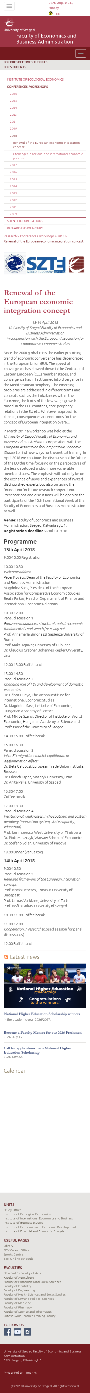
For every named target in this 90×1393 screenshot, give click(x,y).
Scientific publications (25, 221)
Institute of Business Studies (23, 1222)
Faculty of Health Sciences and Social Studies (35, 1294)
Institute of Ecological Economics (35, 79)
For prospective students (26, 62)
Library (8, 1245)
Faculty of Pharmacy (18, 1307)
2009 (13, 214)
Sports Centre (13, 1254)
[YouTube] (17, 1332)
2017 (13, 165)
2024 (13, 107)
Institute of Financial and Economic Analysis (34, 1231)
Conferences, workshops (27, 86)
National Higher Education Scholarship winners (42, 1014)
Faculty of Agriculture (19, 1277)
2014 (13, 186)
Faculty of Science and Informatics (28, 1311)
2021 (13, 121)
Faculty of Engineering (19, 1290)
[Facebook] (7, 1332)
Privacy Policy (13, 1372)
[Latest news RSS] (6, 957)
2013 (13, 193)
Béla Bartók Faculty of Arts (22, 1273)
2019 (13, 128)
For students (15, 67)
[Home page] (16, 23)
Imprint (31, 1372)
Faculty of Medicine (17, 1302)
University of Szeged (40, 36)
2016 (13, 172)
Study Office (12, 1209)
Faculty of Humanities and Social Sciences (32, 1281)
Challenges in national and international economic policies (48, 156)
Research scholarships (25, 228)
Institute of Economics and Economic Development (40, 1227)
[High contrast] (50, 13)
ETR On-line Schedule (19, 1258)
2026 (13, 93)
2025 (13, 100)
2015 (13, 179)
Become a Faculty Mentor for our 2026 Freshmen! (43, 1032)
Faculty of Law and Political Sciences (29, 1298)
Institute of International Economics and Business (38, 1218)
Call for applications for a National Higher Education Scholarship (37, 1050)
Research (10, 236)
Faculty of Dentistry (17, 1286)
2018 (13, 135)
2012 (13, 200)
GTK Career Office (16, 1250)
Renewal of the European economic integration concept (46, 144)
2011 (13, 207)
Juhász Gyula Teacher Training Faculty (30, 1315)
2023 (13, 114)
